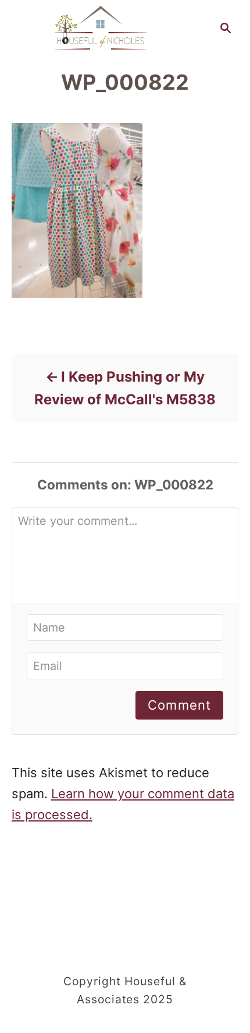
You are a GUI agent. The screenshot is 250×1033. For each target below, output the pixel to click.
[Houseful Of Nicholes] (101, 26)
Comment (179, 705)
